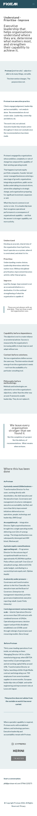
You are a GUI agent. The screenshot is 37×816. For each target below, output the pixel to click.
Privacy (22, 806)
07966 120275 (26, 783)
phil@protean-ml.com (12, 783)
